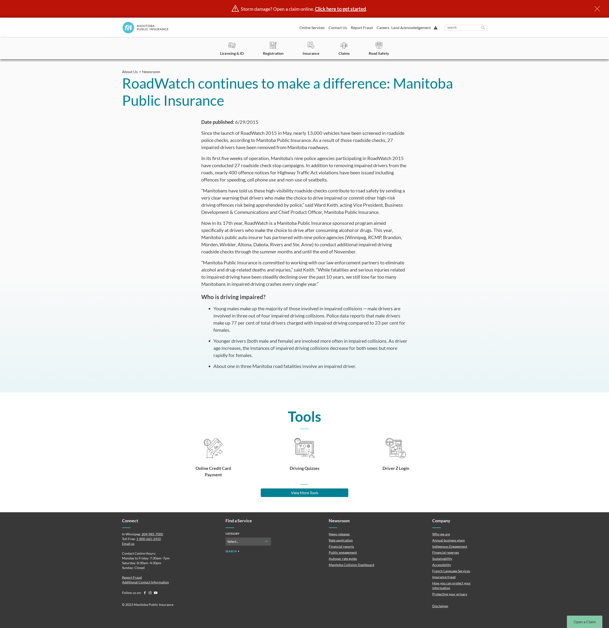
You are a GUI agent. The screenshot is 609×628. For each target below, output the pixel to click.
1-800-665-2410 (148, 539)
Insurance (311, 53)
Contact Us (338, 27)
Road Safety (379, 53)
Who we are (441, 534)
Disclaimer (440, 606)
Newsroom (151, 71)
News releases (339, 534)
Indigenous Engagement (449, 546)
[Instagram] (150, 593)
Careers (383, 27)
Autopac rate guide (343, 559)
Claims (344, 53)
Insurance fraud (444, 577)
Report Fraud (362, 27)
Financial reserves (445, 552)
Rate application (341, 540)
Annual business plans (448, 540)
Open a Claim (585, 621)
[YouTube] (155, 593)
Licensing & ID (232, 53)
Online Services (312, 27)
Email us (128, 544)
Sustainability (442, 559)
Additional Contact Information (145, 582)
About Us (130, 71)
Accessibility (441, 565)
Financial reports (341, 546)
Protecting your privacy (449, 594)
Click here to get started (340, 9)
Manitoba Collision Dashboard (351, 565)
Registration (273, 53)
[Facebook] (145, 593)
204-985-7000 (152, 534)
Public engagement (343, 552)
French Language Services (451, 571)
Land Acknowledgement (411, 27)
